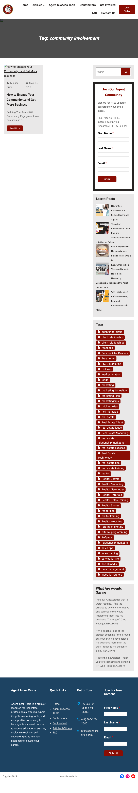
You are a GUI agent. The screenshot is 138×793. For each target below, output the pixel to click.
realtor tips (108, 511)
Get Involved (60, 723)
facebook (107, 348)
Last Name (105, 148)
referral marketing (112, 527)
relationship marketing (115, 543)
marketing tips (110, 401)
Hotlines (107, 369)
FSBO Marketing (111, 364)
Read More (15, 128)
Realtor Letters (110, 479)
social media (109, 564)
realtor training (110, 516)
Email (102, 163)
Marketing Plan (111, 396)
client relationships (113, 343)
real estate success (113, 448)
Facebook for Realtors (115, 353)
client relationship (112, 337)
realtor (105, 474)
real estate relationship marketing (111, 440)
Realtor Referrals (112, 495)
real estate (108, 417)
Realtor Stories (110, 506)
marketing (108, 385)
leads (105, 380)
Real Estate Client (112, 422)
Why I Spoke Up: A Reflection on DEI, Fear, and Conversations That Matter (112, 301)
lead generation (111, 375)
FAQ (55, 732)
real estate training (113, 468)
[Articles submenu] (44, 5)
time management (113, 569)
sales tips (107, 548)
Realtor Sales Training (115, 500)
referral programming (114, 532)
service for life (110, 559)
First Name (106, 133)
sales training (110, 553)
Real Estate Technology (106, 455)
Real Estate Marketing (115, 433)
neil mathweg (110, 412)
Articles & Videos (62, 728)
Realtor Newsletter (113, 490)
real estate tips (110, 463)
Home (56, 704)
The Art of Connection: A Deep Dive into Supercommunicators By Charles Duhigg (113, 233)
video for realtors (112, 575)
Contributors (60, 718)
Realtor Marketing (112, 484)
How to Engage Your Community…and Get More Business (21, 99)
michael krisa (110, 406)
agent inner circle (112, 332)
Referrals (107, 538)
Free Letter (108, 359)
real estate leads (112, 428)
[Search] (125, 71)
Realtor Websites (112, 522)
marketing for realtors (115, 391)
